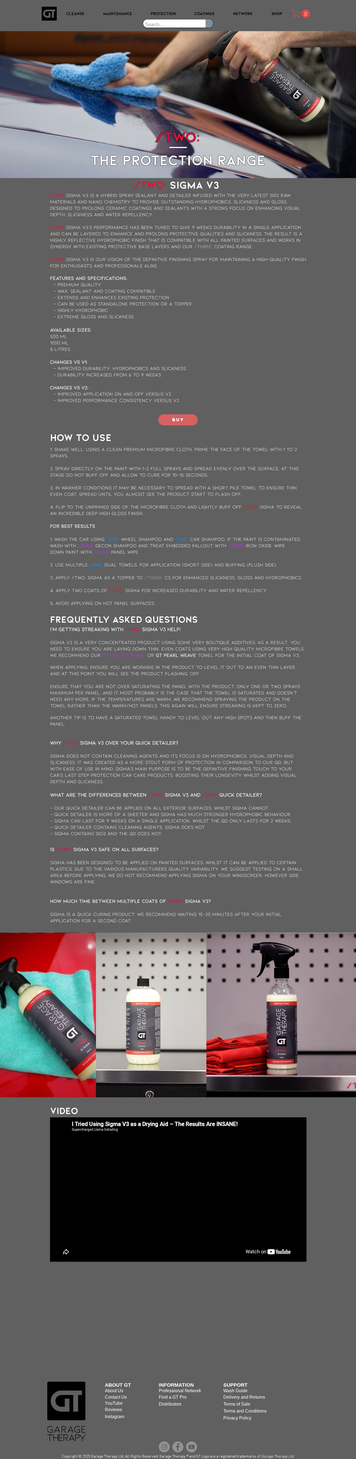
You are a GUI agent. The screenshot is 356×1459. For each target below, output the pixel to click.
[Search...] (209, 23)
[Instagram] (164, 1446)
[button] (75, 13)
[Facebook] (177, 1446)
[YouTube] (191, 1446)
